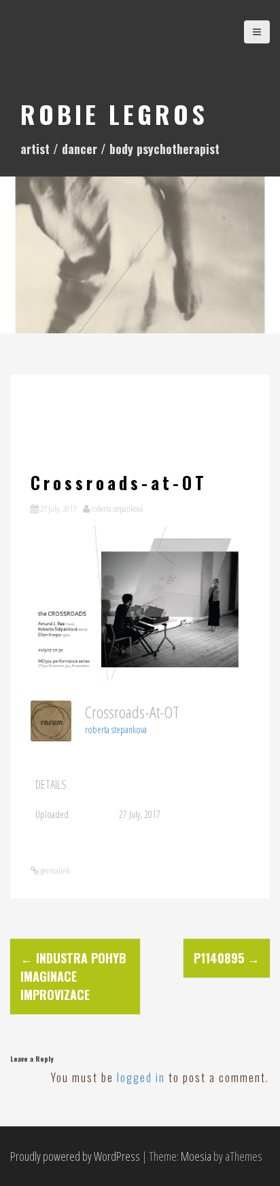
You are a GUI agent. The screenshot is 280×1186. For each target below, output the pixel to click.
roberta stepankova (117, 508)
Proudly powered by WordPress (75, 1156)
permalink (54, 870)
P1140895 (227, 958)
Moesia (196, 1156)
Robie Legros (114, 114)
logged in (141, 1077)
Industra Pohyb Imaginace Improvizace (73, 976)
